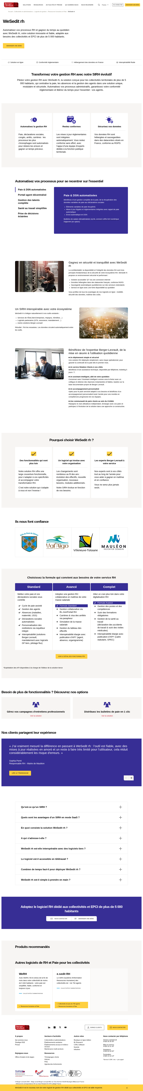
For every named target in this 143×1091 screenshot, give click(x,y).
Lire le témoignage (20, 773)
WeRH (23, 973)
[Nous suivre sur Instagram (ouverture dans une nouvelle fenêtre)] (54, 1027)
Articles (47, 1059)
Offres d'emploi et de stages (24, 1057)
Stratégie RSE (20, 1042)
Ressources (38, 5)
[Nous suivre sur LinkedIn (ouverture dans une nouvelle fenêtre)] (49, 1027)
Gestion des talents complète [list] (29, 201)
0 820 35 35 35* (108, 1041)
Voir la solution (36, 716)
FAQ (46, 1062)
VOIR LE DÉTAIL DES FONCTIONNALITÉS (71, 656)
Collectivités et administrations (54, 1040)
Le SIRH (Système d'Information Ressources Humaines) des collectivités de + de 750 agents (69, 980)
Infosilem (77, 1049)
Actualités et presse (54, 5)
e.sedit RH (63, 973)
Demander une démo (132, 5)
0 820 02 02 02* (108, 1051)
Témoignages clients (51, 1057)
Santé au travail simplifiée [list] (32, 208)
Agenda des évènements (53, 1064)
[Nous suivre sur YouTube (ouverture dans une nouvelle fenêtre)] (65, 1027)
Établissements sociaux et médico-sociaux (56, 1045)
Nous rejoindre (87, 5)
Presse (17, 1045)
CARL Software (79, 1045)
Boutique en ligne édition (82, 1040)
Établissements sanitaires (53, 1042)
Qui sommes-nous (71, 5)
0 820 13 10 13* (108, 1056)
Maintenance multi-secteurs (53, 1049)
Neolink (76, 1047)
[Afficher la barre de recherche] (99, 5)
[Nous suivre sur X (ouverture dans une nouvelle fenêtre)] (60, 1027)
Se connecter (117, 5)
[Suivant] (131, 777)
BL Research (78, 1042)
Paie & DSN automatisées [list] (32, 189)
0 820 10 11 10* (108, 1046)
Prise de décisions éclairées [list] (28, 215)
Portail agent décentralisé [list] (32, 195)
